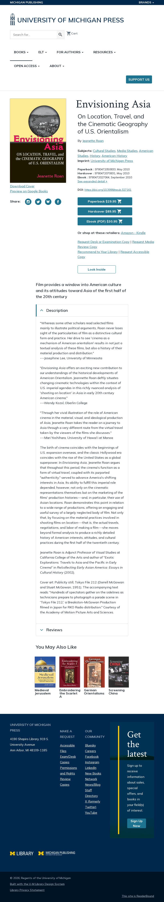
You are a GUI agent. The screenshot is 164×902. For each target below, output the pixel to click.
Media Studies (127, 151)
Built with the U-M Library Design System (37, 884)
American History (114, 156)
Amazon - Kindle (133, 233)
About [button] (56, 66)
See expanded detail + (92, 181)
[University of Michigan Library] (24, 852)
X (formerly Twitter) (92, 804)
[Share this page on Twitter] (38, 202)
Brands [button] (145, 2)
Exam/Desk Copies (68, 759)
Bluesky (90, 745)
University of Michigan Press (112, 161)
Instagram (92, 762)
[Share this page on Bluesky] (48, 202)
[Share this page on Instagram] (28, 202)
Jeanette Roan (93, 141)
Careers (90, 751)
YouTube (91, 813)
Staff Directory (91, 793)
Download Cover (22, 186)
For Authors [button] (69, 52)
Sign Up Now (137, 823)
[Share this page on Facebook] (58, 202)
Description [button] (57, 310)
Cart (72, 33)
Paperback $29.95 (105, 201)
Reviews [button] (54, 629)
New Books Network (93, 776)
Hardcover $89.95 (105, 211)
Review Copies (65, 782)
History (95, 156)
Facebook (92, 757)
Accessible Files (67, 748)
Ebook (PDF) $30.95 (105, 221)
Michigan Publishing (26, 2)
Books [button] (20, 52)
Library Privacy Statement (27, 890)
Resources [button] (103, 52)
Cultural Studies (104, 151)
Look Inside (97, 269)
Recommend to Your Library (98, 252)
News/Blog (92, 785)
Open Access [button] (26, 66)
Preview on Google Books (29, 191)
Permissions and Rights (68, 770)
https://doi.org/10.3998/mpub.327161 (108, 190)
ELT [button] (41, 52)
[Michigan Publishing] (58, 852)
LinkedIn (90, 768)
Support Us (139, 79)
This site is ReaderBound (138, 896)
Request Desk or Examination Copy (104, 242)
